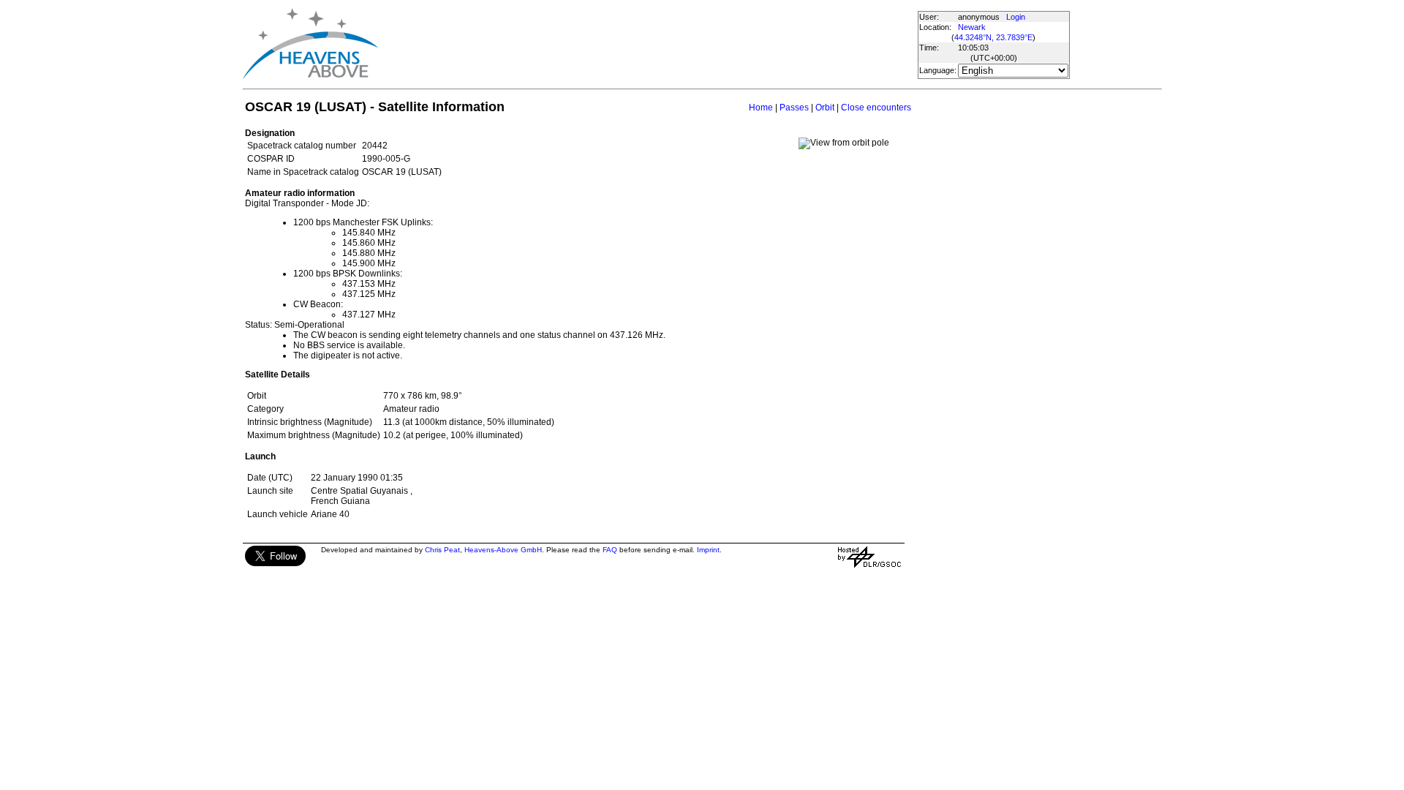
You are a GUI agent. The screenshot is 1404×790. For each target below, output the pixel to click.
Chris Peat (442, 550)
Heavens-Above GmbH (503, 550)
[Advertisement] (647, 44)
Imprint (708, 550)
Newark (972, 27)
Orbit (824, 107)
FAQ (610, 550)
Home (761, 107)
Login (1015, 16)
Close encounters (876, 107)
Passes (794, 107)
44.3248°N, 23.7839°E (993, 37)
